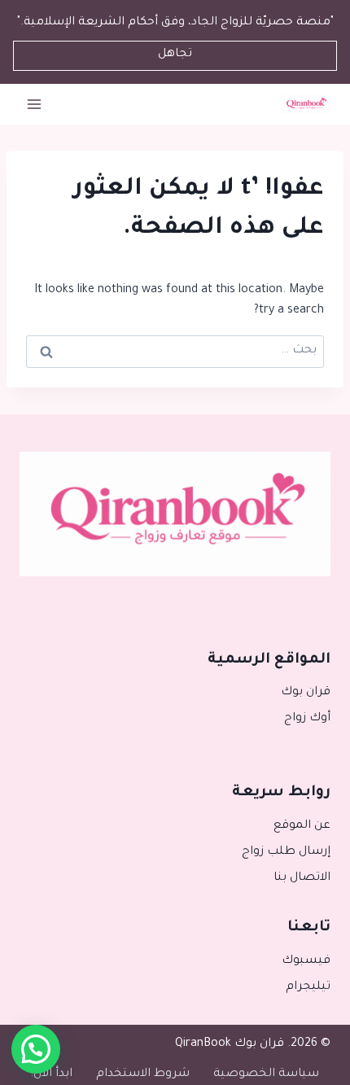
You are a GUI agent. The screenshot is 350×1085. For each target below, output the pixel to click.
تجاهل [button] (175, 54)
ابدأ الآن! (51, 1074)
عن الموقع (301, 826)
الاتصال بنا (301, 878)
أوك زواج (307, 718)
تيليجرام (308, 987)
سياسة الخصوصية (266, 1074)
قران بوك (305, 692)
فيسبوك (306, 961)
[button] (35, 1049)
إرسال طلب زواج (286, 852)
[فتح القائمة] (35, 103)
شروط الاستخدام (143, 1074)
